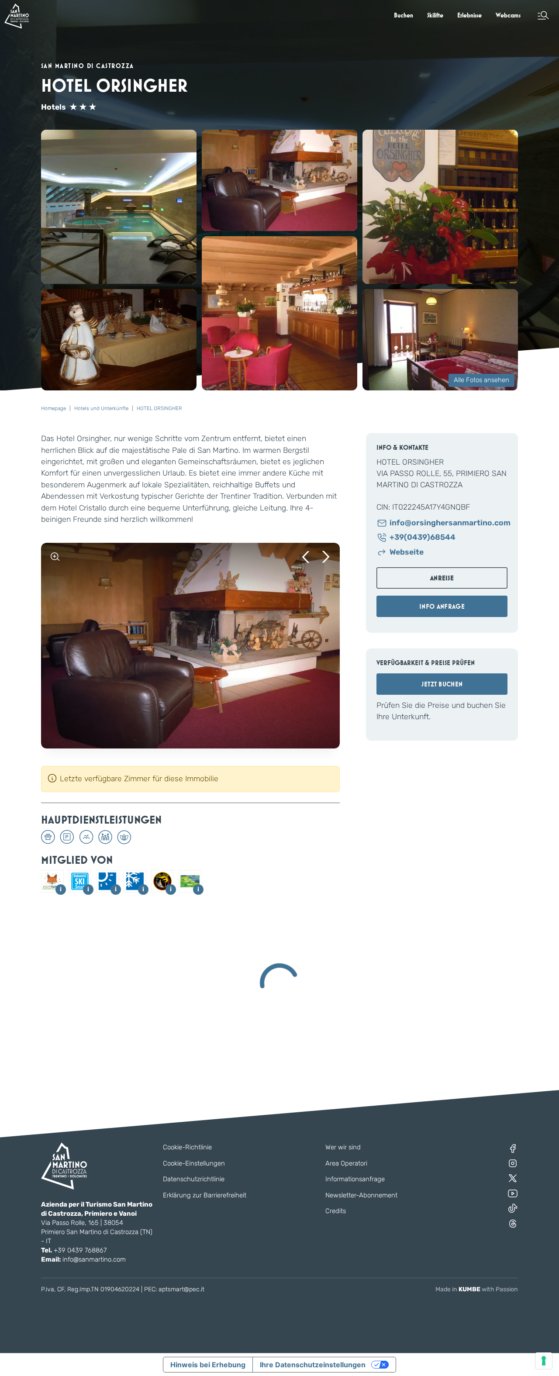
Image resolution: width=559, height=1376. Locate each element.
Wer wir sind (343, 1147)
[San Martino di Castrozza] (16, 15)
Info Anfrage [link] (442, 606)
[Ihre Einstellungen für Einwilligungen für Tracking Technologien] (543, 1360)
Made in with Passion (476, 1289)
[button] (543, 15)
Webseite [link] (407, 552)
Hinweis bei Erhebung (207, 1364)
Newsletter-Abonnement (361, 1195)
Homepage (53, 408)
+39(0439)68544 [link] (422, 537)
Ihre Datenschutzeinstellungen (313, 1364)
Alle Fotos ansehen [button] (481, 380)
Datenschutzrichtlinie (193, 1179)
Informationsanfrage (355, 1179)
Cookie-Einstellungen (194, 1163)
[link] (403, 15)
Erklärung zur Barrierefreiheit (204, 1195)
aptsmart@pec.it (181, 1289)
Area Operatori (346, 1163)
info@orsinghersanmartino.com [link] (448, 523)
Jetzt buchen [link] (442, 684)
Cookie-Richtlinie (187, 1147)
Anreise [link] (442, 578)
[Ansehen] (55, 557)
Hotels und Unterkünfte (101, 408)
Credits (335, 1211)
